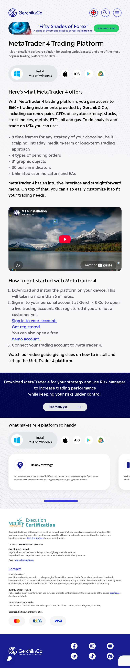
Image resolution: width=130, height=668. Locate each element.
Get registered (26, 327)
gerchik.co (115, 593)
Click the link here (35, 538)
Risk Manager (58, 406)
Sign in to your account (34, 321)
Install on (40, 73)
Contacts (14, 569)
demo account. (26, 339)
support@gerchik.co (24, 560)
